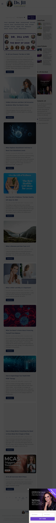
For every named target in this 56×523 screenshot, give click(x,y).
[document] (28, 261)
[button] (28, 489)
